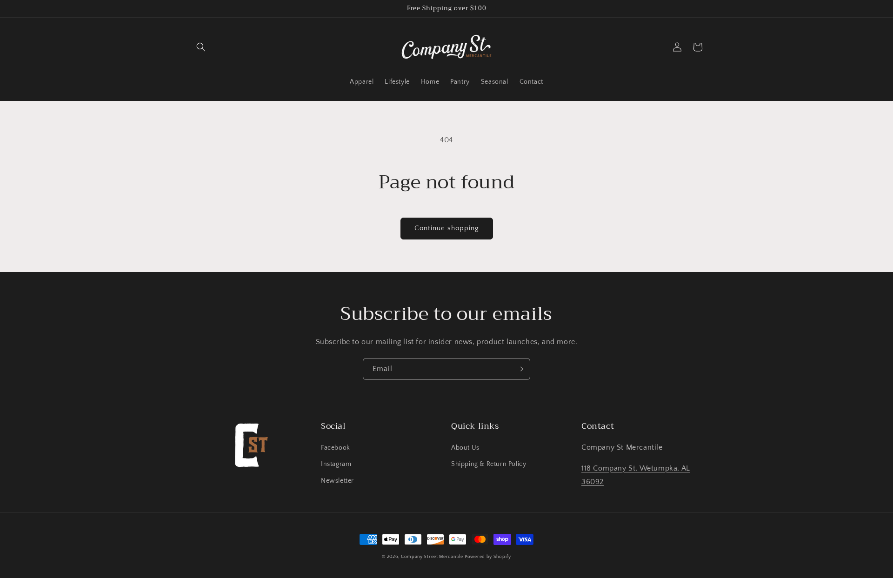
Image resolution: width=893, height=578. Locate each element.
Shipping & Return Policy (488, 464)
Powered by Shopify (488, 556)
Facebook (335, 448)
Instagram (336, 464)
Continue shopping (446, 228)
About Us (465, 448)
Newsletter (337, 481)
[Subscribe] (519, 369)
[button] (201, 47)
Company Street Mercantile (432, 556)
